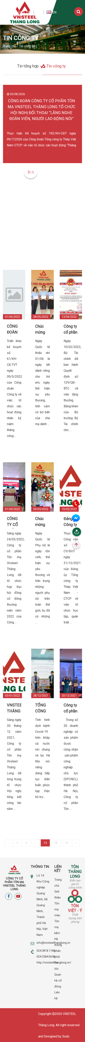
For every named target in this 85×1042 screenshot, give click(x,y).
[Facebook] (30, 12)
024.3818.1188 (46, 950)
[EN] (49, 12)
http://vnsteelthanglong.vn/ (54, 962)
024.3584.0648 (46, 956)
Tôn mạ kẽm (57, 927)
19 (66, 842)
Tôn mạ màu (57, 909)
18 (55, 842)
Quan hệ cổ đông (58, 980)
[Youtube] (39, 12)
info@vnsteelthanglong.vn (53, 943)
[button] (43, 173)
